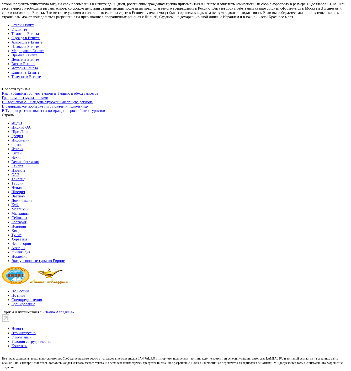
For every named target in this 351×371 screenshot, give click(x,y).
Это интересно (23, 333)
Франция (18, 144)
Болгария (19, 222)
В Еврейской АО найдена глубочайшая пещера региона (47, 102)
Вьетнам (18, 196)
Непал (16, 188)
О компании (21, 337)
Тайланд (18, 179)
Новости (18, 329)
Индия (16, 123)
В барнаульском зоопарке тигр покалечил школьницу (45, 106)
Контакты (19, 346)
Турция (17, 183)
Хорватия (19, 239)
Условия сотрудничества (31, 341)
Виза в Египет (23, 64)
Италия (17, 149)
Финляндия (20, 252)
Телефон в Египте (26, 77)
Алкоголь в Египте (27, 42)
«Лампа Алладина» (58, 312)
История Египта (24, 68)
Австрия (18, 248)
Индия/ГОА (21, 127)
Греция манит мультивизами (25, 98)
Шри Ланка (20, 132)
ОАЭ (15, 175)
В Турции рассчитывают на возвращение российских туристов (53, 111)
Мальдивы (20, 213)
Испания (18, 226)
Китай (16, 153)
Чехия (16, 157)
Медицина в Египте (27, 51)
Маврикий (20, 209)
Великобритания (25, 162)
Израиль (18, 170)
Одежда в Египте (25, 38)
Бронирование (23, 304)
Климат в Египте (25, 72)
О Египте (19, 29)
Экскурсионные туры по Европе (38, 261)
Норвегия (19, 256)
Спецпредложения (26, 300)
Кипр (15, 231)
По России (20, 291)
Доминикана (21, 200)
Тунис (16, 235)
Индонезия (20, 140)
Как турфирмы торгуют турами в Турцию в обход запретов (50, 93)
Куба (15, 205)
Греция (17, 136)
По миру (18, 295)
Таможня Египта (25, 34)
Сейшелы (19, 218)
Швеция (18, 192)
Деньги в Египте (25, 59)
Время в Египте (24, 55)
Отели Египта (22, 25)
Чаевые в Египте (25, 46)
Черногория (21, 243)
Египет (17, 166)
